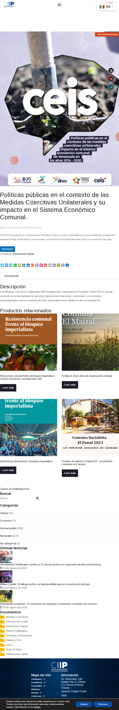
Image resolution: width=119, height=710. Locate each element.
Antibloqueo (36, 679)
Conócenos (36, 696)
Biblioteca (35, 689)
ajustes (37, 707)
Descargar (7, 249)
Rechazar (103, 704)
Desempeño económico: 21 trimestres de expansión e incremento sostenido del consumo (48, 604)
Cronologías (36, 686)
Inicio (2, 25)
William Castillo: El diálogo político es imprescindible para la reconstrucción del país (45, 584)
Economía (5, 520)
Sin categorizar (8, 543)
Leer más (8, 387)
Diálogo (4, 513)
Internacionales (8, 528)
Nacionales (6, 536)
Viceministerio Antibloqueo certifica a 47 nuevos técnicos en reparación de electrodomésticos (50, 564)
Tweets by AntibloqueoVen (14, 489)
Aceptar (84, 704)
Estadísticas (36, 682)
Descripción (11, 276)
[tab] (12, 276)
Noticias (35, 693)
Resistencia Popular (17, 25)
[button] (59, 4)
